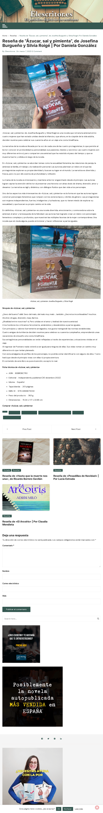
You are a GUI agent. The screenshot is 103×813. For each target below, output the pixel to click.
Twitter (48, 739)
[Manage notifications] (97, 807)
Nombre (5, 571)
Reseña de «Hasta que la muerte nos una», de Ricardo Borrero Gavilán (24, 477)
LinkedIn (61, 739)
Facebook (42, 739)
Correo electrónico (10, 583)
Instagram (55, 739)
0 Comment (37, 51)
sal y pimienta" (12, 417)
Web (4, 596)
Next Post (76, 429)
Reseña (78, 412)
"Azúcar (14, 412)
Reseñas (16, 470)
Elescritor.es (10, 51)
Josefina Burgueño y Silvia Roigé (55, 412)
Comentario (8, 545)
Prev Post (27, 429)
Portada (7, 470)
